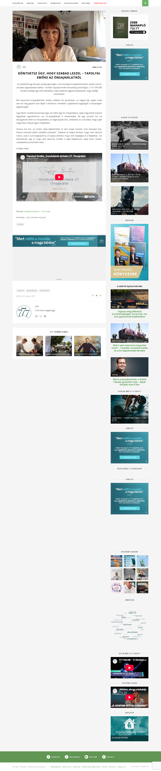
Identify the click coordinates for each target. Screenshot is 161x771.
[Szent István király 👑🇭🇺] (129, 561)
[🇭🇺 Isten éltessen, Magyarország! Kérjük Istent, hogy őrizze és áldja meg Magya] (116, 561)
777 (24, 67)
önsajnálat (32, 291)
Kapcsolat (76, 767)
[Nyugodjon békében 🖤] (129, 574)
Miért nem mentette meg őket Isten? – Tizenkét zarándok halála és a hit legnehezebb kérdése (127, 176)
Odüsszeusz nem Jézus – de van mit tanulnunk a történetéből (126, 210)
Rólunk (86, 3)
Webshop (56, 3)
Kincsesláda (71, 3)
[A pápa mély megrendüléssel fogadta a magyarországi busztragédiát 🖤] (116, 574)
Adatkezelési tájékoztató (91, 767)
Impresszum (67, 767)
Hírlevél (105, 767)
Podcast (42, 3)
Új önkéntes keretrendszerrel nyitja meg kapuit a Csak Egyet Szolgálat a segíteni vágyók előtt (29, 354)
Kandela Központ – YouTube (36, 211)
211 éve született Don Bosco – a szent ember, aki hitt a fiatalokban (87, 354)
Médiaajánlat (56, 767)
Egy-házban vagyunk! (120, 738)
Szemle (20, 224)
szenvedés (44, 291)
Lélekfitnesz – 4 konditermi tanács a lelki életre (129, 419)
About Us (112, 767)
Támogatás (100, 3)
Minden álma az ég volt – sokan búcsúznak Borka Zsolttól (129, 145)
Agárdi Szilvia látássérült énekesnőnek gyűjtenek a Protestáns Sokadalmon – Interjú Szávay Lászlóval (58, 354)
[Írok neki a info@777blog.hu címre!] (45, 316)
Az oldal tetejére (139, 766)
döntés (20, 291)
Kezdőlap (18, 3)
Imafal (30, 3)
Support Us (121, 767)
